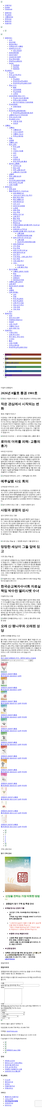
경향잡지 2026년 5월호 (9, 729)
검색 (31, 660)
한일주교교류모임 (15, 61)
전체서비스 (9, 1088)
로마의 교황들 (14, 163)
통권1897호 (5, 744)
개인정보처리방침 (11, 1101)
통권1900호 (5, 703)
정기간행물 (13, 269)
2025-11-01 (13, 813)
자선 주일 (16, 259)
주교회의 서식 (14, 119)
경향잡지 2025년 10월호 (9, 824)
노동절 (15, 208)
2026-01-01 (13, 785)
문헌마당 (8, 19)
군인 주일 (16, 246)
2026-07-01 (13, 703)
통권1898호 (5, 731)
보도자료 (12, 42)
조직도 (7, 1084)
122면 (19, 731)
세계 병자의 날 (18, 202)
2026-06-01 (13, 717)
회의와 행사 (13, 44)
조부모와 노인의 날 (20, 229)
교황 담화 (20, 233)
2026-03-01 (13, 758)
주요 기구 (13, 85)
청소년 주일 (17, 221)
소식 (10, 40)
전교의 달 (20, 265)
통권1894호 (5, 785)
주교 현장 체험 (14, 59)
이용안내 (8, 5)
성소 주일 (16, 212)
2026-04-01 (13, 744)
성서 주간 (16, 254)
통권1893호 (5, 799)
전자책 (24, 703)
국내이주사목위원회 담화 (26, 242)
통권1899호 (5, 717)
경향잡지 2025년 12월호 (9, 797)
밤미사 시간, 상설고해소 (13, 1063)
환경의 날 (16, 223)
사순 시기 (16, 204)
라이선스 (8, 1105)
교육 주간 (16, 216)
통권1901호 (5, 690)
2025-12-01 (13, 799)
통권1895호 (5, 772)
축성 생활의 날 (18, 199)
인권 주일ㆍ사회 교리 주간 (22, 257)
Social (11, 63)
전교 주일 (16, 248)
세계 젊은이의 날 (19, 252)
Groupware (8, 9)
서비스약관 (9, 1099)
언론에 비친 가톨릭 (16, 46)
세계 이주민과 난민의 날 (22, 237)
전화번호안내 (10, 1086)
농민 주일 (16, 227)
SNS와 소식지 (10, 1061)
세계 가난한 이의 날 (20, 250)
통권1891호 (5, 827)
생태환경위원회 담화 (24, 235)
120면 (19, 676)
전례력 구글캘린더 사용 (13, 1069)
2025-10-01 (13, 827)
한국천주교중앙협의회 (17, 111)
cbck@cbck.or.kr (12, 1031)
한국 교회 (13, 144)
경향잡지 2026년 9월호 (9, 674)
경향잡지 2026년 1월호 (9, 783)
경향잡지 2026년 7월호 (9, 701)
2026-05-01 (13, 731)
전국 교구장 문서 (11, 1067)
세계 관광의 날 (18, 244)
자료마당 (8, 23)
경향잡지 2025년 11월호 (9, 811)
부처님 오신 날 (18, 214)
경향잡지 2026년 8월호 (9, 687)
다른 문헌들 (13, 292)
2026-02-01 (13, 772)
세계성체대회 (14, 53)
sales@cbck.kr (10, 959)
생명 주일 (16, 210)
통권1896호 (5, 758)
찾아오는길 (9, 1082)
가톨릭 (8, 125)
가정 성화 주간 (18, 261)
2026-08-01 (13, 690)
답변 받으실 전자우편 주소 (10, 985)
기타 (15, 263)
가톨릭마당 (9, 17)
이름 (2, 983)
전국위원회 (13, 104)
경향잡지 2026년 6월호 (9, 715)
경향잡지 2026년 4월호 (9, 742)
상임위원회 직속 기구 (17, 96)
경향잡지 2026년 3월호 (9, 756)
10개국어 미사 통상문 (12, 1071)
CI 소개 (7, 1080)
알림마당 (8, 13)
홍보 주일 (16, 218)
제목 (2, 987)
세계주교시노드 (15, 48)
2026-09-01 (13, 676)
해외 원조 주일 (18, 197)
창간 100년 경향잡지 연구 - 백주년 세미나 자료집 (18, 658)
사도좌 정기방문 (15, 57)
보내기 (4, 1010)
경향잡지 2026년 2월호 (9, 770)
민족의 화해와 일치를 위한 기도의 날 (26, 225)
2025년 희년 (13, 55)
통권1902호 (5, 676)
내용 (2, 1004)
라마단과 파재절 (19, 206)
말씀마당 (8, 21)
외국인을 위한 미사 (12, 1065)
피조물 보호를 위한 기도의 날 (24, 231)
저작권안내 (9, 1103)
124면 (19, 799)
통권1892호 (5, 813)
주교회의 (8, 15)
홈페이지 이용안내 (11, 1097)
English (7, 7)
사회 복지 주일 (22, 267)
